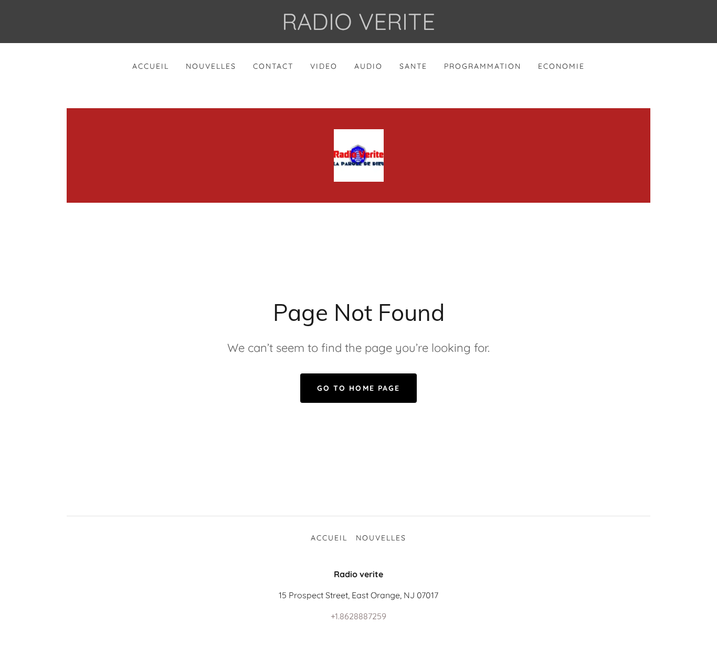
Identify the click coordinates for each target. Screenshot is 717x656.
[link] (359, 154)
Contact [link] (273, 66)
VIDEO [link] (324, 66)
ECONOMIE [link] (561, 66)
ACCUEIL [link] (150, 66)
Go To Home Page (358, 388)
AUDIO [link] (368, 66)
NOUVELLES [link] (211, 66)
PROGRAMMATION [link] (482, 66)
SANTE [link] (413, 66)
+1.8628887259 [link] (358, 616)
